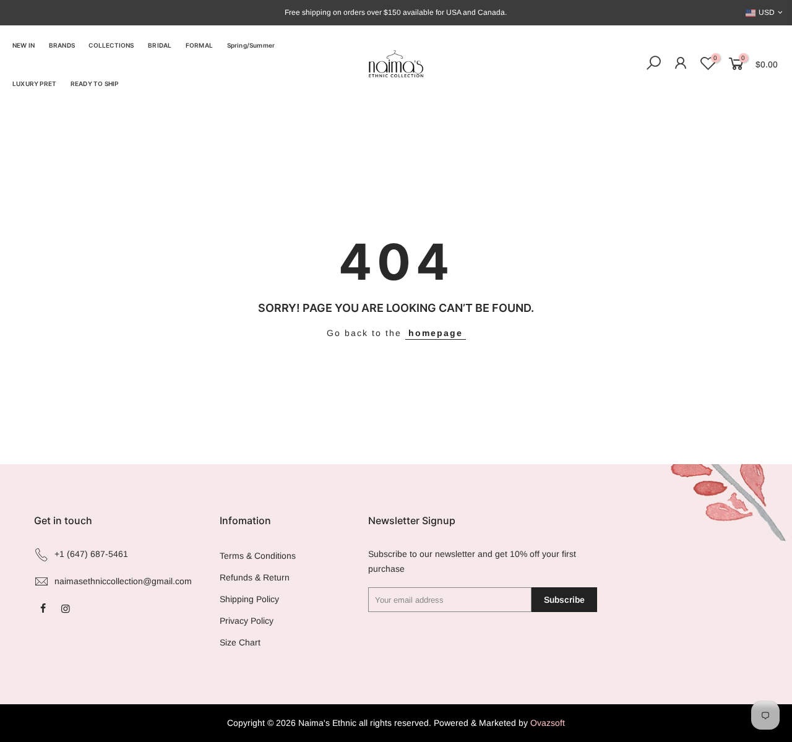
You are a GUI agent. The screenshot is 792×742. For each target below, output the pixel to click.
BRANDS (62, 45)
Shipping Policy (249, 599)
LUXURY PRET (34, 83)
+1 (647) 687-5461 (91, 554)
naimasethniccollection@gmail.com (123, 581)
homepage (435, 333)
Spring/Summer (251, 45)
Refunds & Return (255, 577)
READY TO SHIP (95, 83)
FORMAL (199, 45)
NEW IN (23, 45)
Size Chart (240, 642)
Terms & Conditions (258, 556)
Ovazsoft (547, 723)
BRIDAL (159, 45)
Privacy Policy (246, 621)
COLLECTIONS (111, 45)
